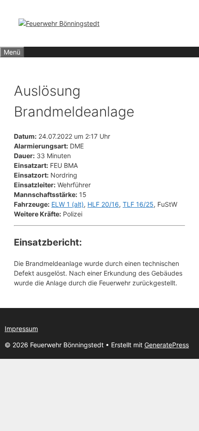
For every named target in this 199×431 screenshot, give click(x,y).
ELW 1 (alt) (67, 204)
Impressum (21, 328)
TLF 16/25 (138, 204)
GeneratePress (166, 345)
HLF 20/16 (103, 204)
